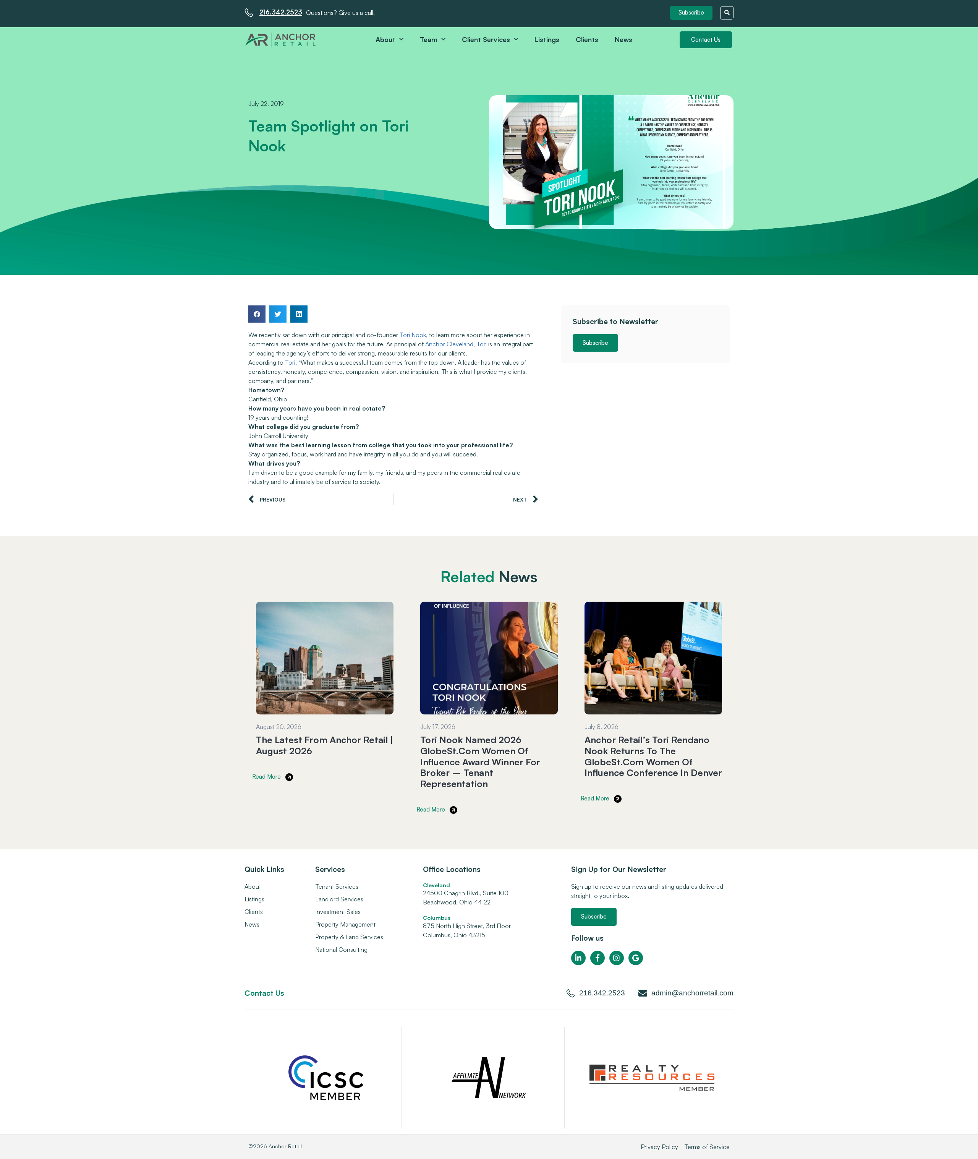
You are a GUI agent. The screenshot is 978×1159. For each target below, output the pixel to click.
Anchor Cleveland (449, 344)
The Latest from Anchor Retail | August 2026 (324, 745)
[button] (691, 13)
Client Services (486, 39)
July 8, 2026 (602, 726)
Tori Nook (413, 335)
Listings (546, 39)
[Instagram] (616, 958)
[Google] (635, 958)
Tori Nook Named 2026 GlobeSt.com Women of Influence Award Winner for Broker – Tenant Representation (480, 761)
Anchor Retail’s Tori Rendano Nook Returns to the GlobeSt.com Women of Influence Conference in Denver (653, 756)
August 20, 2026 (278, 726)
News (623, 39)
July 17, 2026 (437, 726)
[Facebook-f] (597, 958)
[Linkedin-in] (578, 958)
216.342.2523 (280, 12)
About (385, 39)
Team (428, 39)
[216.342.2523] (249, 12)
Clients (587, 39)
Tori (481, 344)
